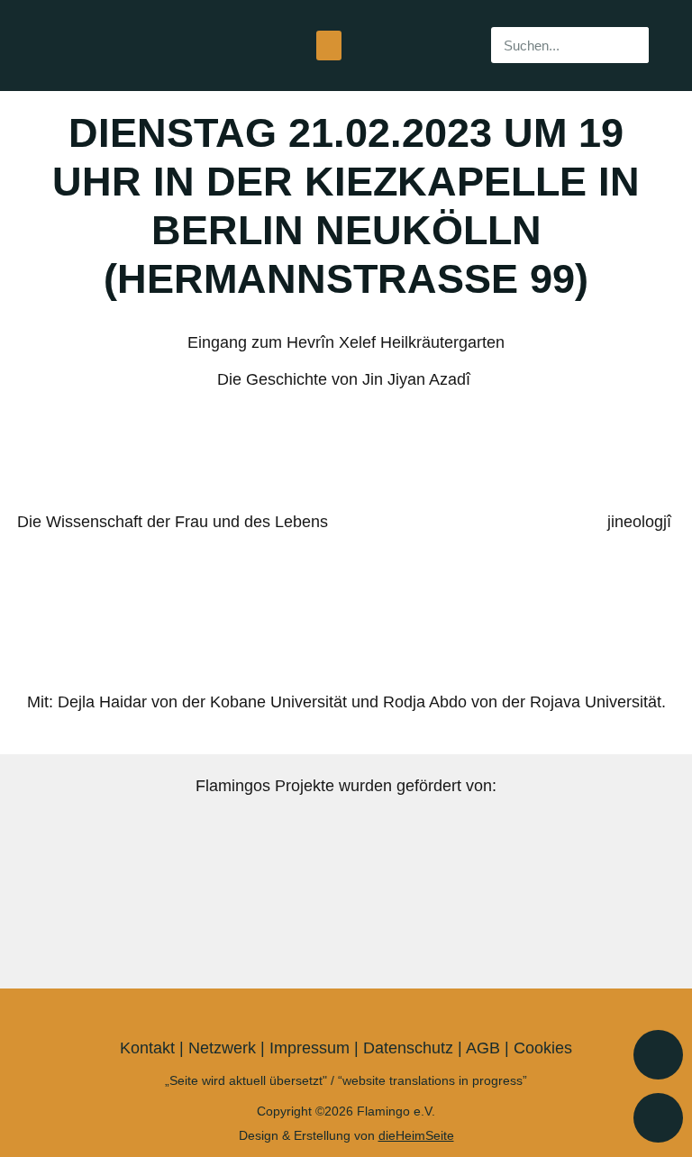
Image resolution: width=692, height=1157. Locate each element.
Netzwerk (222, 1048)
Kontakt (147, 1048)
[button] (328, 45)
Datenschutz (408, 1048)
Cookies (543, 1048)
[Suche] (631, 45)
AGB (483, 1048)
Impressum (309, 1048)
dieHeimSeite (416, 1135)
